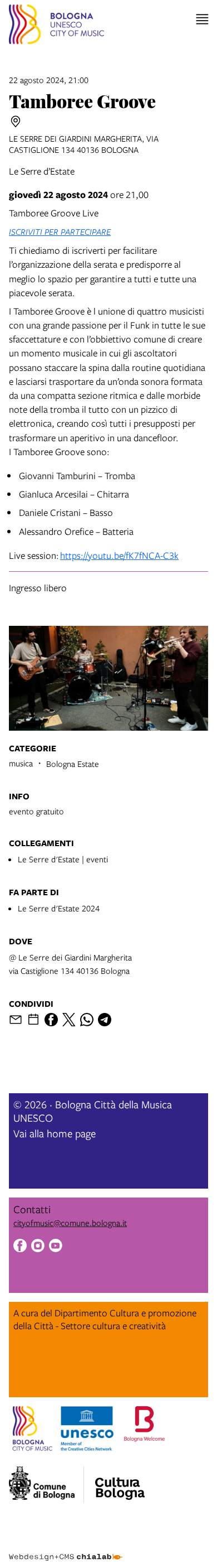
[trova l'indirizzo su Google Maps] (15, 121)
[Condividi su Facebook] (51, 1019)
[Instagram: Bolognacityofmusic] (38, 1247)
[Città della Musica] (119, 1481)
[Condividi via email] (15, 1019)
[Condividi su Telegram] (104, 1019)
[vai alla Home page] (56, 25)
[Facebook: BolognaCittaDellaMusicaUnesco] (20, 1247)
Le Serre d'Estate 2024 (59, 908)
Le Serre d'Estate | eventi (63, 859)
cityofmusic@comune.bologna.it (70, 1222)
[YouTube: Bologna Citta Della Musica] (55, 1247)
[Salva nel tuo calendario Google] (33, 1019)
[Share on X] (69, 1019)
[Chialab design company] (65, 1548)
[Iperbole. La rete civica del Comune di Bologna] (46, 1484)
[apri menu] (202, 19)
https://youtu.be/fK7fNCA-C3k (119, 555)
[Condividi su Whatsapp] (86, 1019)
